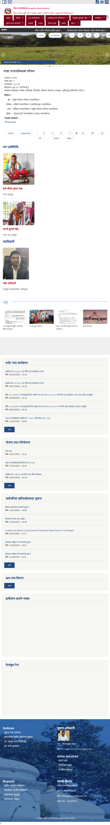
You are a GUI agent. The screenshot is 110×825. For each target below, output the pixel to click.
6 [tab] (63, 66)
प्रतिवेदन (97, 18)
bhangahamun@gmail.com (74, 796)
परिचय (17, 18)
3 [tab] (53, 66)
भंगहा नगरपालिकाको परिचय (19, 71)
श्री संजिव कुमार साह (12, 188)
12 (40, 138)
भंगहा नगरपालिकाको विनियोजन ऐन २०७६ (20, 463)
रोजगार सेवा (52, 23)
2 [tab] (49, 66)
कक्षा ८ (72, 23)
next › (57, 138)
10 (92, 133)
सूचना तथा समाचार (12, 732)
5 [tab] (60, 66)
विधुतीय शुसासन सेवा (78, 18)
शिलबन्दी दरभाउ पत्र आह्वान (15, 519)
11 (102, 133)
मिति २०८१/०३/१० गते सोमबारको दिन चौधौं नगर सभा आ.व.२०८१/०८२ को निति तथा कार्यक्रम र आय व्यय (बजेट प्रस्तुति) (49, 395)
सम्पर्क (63, 23)
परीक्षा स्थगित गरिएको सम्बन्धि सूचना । (41, 30)
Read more (10, 122)
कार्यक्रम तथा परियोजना (55, 18)
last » (69, 138)
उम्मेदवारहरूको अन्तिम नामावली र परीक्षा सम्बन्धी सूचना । (80, 30)
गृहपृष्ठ (8, 18)
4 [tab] (56, 66)
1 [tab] (46, 66)
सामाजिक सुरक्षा (65, 765)
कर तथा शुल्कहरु (11, 746)
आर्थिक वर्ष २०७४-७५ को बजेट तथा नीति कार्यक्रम (23, 474)
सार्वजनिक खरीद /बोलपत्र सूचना (18, 737)
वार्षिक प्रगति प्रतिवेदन (14, 785)
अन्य (9, 429)
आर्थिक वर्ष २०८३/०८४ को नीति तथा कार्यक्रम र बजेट (24, 371)
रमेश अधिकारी (9, 283)
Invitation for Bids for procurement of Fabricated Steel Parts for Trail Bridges (39, 530)
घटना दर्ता (62, 760)
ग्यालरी (30, 23)
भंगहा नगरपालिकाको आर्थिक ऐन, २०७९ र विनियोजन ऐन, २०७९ (28, 418)
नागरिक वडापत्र (65, 769)
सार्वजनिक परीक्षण (11, 799)
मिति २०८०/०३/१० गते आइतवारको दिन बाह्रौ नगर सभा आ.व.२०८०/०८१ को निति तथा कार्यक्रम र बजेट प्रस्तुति (45, 406)
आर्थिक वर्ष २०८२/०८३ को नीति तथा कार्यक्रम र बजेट (24, 383)
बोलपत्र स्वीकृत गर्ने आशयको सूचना (18, 542)
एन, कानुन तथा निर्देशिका (15, 741)
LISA (40, 23)
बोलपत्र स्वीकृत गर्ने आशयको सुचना (18, 554)
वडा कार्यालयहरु (33, 18)
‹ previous (48, 35)
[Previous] (2, 54)
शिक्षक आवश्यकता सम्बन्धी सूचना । (17, 507)
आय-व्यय (8, 451)
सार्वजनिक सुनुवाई (12, 794)
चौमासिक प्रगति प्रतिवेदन (15, 790)
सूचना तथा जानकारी (12, 23)
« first (34, 35)
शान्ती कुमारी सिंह (10, 229)
